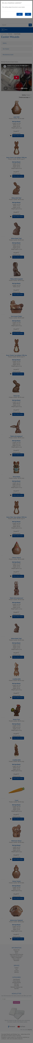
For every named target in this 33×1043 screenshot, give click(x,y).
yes (20, 14)
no (28, 14)
